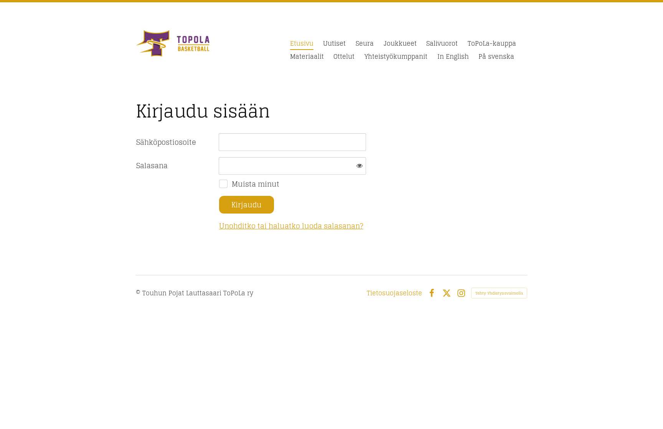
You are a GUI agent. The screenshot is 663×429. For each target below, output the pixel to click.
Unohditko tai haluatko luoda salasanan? (291, 226)
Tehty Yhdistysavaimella (499, 293)
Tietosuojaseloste (394, 293)
